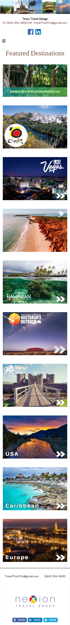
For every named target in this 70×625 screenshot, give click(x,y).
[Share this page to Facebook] (19, 620)
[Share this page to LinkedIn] (35, 620)
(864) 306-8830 (17, 23)
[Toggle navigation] (4, 42)
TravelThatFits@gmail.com (50, 23)
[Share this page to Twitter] (50, 620)
